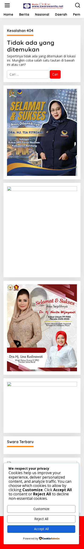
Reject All (41, 519)
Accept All (41, 529)
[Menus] (7, 5)
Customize (41, 509)
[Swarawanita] (43, 5)
